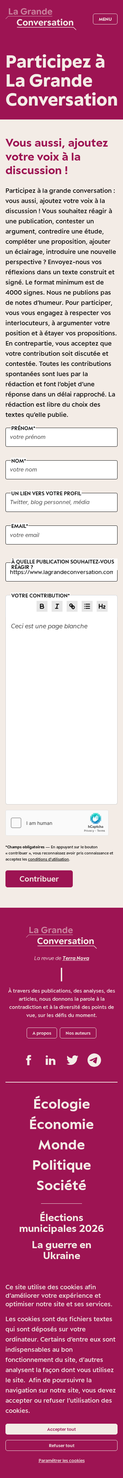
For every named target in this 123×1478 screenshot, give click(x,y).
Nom (17, 460)
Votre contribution (39, 595)
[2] (102, 606)
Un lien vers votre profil (46, 493)
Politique (61, 1164)
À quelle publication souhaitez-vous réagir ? (62, 564)
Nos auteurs (78, 1033)
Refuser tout (61, 1445)
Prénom (22, 428)
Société (61, 1185)
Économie (61, 1123)
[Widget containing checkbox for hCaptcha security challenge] (57, 823)
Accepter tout (61, 1429)
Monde (61, 1144)
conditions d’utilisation (48, 859)
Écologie (61, 1103)
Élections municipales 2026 (61, 1222)
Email (18, 526)
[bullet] (87, 606)
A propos (41, 1033)
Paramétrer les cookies (62, 1460)
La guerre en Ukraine (62, 1249)
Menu (105, 19)
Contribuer (39, 878)
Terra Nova (76, 958)
